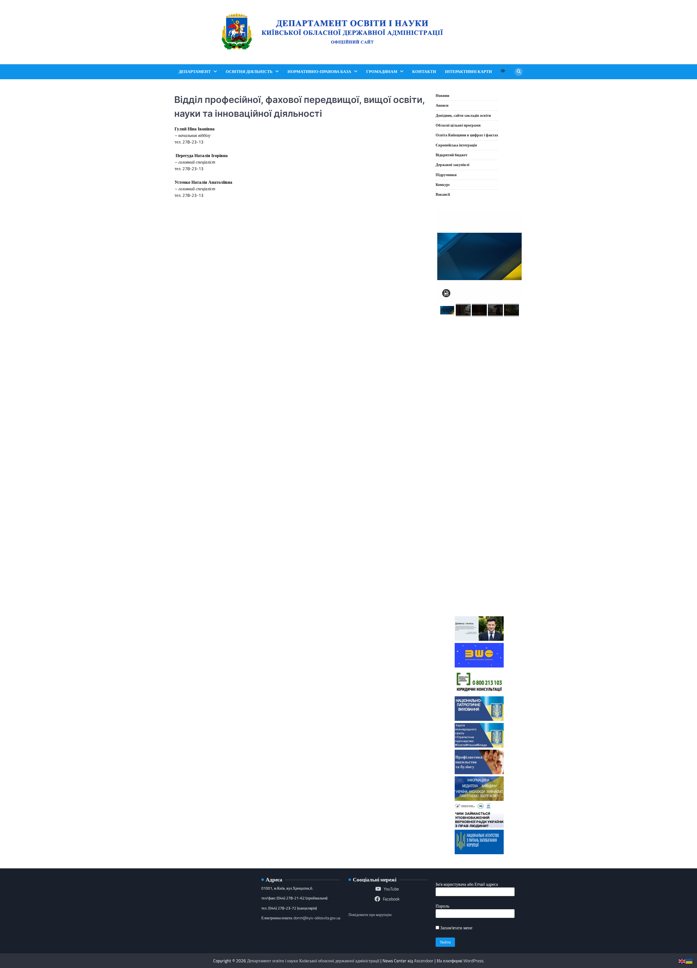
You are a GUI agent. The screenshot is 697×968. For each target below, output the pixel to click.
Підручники (446, 175)
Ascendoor (423, 960)
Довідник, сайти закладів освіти (463, 115)
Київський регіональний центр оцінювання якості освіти (479, 535)
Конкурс (443, 185)
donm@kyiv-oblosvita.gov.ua (317, 918)
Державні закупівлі (452, 165)
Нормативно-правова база (319, 72)
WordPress (473, 960)
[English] (682, 960)
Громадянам (381, 72)
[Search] (519, 72)
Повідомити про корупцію (370, 915)
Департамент (195, 72)
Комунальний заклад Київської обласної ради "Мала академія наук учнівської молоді (479, 400)
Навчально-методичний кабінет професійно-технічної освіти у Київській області (479, 452)
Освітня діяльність (249, 72)
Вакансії (443, 194)
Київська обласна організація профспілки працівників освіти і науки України (479, 583)
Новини (442, 96)
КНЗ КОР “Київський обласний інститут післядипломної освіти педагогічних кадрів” (479, 349)
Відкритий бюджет (451, 155)
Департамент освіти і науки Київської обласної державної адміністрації (313, 960)
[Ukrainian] (689, 960)
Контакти (424, 72)
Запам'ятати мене (455, 927)
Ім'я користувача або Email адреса (467, 884)
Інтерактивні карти (468, 72)
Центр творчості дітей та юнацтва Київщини (479, 496)
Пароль (442, 906)
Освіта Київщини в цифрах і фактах (467, 135)
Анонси (442, 105)
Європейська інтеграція (456, 145)
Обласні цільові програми (458, 125)
